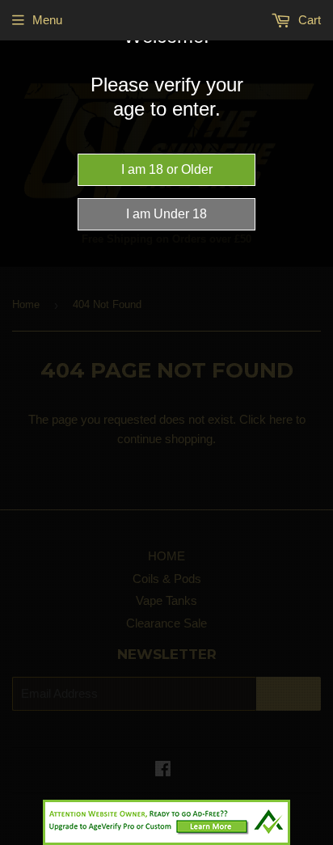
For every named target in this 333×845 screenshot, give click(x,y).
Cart (308, 20)
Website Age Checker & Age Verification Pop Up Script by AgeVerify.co (313, 841)
